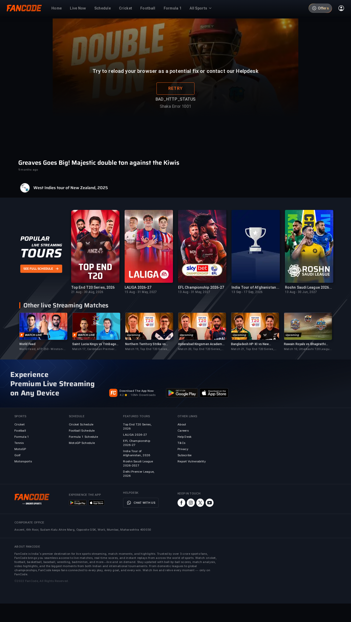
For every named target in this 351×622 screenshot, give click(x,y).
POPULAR (34, 238)
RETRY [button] (175, 102)
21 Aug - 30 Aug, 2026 (87, 292)
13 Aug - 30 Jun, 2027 (301, 292)
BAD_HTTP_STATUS (175, 112)
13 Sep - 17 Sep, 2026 (247, 292)
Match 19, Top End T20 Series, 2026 (146, 349)
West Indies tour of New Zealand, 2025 (70, 188)
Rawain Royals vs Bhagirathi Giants (305, 344)
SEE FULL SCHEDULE (38, 269)
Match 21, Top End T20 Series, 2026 (252, 349)
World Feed (27, 344)
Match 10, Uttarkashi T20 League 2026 (307, 349)
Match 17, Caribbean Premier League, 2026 (93, 349)
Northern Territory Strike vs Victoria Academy (145, 344)
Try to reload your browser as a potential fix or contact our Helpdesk (175, 85)
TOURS (41, 253)
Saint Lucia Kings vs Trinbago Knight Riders (94, 344)
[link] (43, 332)
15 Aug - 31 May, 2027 (141, 292)
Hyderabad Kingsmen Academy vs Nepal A (201, 344)
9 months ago (28, 169)
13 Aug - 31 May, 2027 (194, 292)
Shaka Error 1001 (175, 120)
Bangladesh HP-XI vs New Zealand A (250, 344)
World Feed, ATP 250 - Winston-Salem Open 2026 (41, 349)
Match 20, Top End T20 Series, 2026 (199, 349)
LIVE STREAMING (47, 245)
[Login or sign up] (341, 8)
